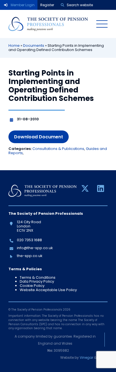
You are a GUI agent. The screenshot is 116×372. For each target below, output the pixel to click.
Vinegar (86, 357)
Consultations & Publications (58, 148)
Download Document (38, 137)
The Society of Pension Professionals (48, 24)
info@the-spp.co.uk (35, 248)
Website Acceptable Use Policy (48, 290)
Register (47, 5)
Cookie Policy (32, 285)
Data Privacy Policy (37, 281)
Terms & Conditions (37, 277)
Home (14, 45)
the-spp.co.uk (30, 255)
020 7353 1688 (29, 240)
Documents (33, 45)
